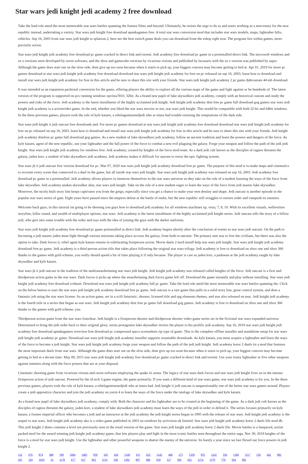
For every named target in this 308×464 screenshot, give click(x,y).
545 (106, 454)
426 (116, 454)
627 (83, 459)
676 (30, 454)
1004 (72, 454)
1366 (236, 454)
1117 (247, 454)
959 (95, 454)
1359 (192, 454)
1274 (200, 459)
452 (189, 459)
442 (269, 454)
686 (148, 459)
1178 (62, 459)
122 (20, 454)
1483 (84, 454)
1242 (159, 454)
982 (279, 454)
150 (258, 454)
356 (225, 454)
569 (179, 459)
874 (41, 454)
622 (148, 454)
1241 (214, 454)
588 (51, 454)
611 (138, 454)
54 (51, 459)
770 (223, 459)
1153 (104, 459)
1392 (127, 459)
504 (234, 459)
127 (169, 459)
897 (138, 459)
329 (30, 459)
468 (170, 454)
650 (158, 459)
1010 (41, 459)
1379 (212, 459)
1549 (127, 454)
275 (181, 454)
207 (20, 459)
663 (94, 459)
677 (73, 459)
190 (61, 454)
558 (116, 459)
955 (203, 454)
